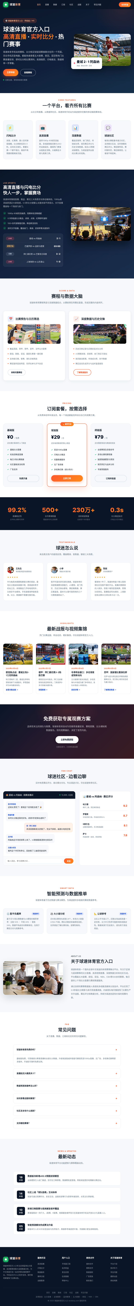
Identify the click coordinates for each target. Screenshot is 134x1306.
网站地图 (113, 1280)
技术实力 (113, 1268)
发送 (69, 861)
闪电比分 (41, 1268)
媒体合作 (89, 1264)
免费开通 (23, 478)
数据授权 (89, 1272)
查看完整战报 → (12, 690)
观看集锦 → (43, 690)
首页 (39, 4)
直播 (47, 4)
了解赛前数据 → (110, 690)
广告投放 (89, 1276)
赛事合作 (89, 1268)
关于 (87, 4)
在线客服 (65, 1276)
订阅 (63, 4)
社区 (71, 4)
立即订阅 (67, 478)
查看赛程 (28, 72)
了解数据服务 (82, 372)
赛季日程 (41, 1276)
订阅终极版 (111, 478)
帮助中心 (65, 1280)
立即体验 (11, 72)
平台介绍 (113, 1264)
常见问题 (97, 4)
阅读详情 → (75, 690)
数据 (55, 4)
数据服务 (41, 1272)
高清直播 (41, 1264)
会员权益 (124, 5)
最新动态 (113, 1276)
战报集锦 (41, 1280)
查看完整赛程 (16, 372)
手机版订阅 (66, 1264)
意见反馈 (65, 1272)
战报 (79, 4)
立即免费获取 (67, 739)
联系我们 (89, 1280)
